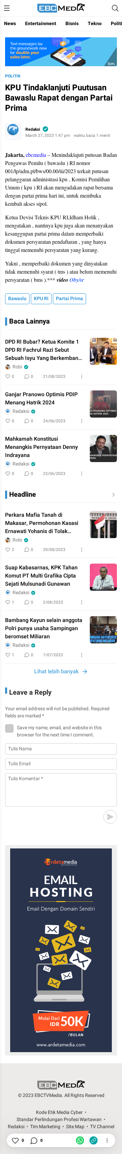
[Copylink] (93, 1140)
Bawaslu (17, 298)
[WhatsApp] (80, 1140)
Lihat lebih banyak (56, 671)
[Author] (13, 132)
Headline (22, 494)
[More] (81, 376)
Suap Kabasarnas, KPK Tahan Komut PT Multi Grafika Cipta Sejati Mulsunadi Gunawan (41, 576)
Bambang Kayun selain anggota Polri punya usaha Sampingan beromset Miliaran (43, 628)
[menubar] (7, 8)
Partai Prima (69, 298)
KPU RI (41, 298)
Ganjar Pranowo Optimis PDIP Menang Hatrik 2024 (41, 398)
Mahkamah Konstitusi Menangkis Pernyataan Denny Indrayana (41, 447)
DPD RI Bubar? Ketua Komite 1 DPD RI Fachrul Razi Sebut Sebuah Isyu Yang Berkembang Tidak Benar (43, 350)
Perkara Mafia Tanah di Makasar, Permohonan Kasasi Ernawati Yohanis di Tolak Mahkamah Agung (41, 523)
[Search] (115, 8)
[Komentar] (33, 1140)
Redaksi (32, 129)
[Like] (15, 1140)
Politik (13, 76)
